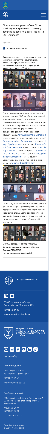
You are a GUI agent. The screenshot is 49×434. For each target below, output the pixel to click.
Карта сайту (11, 356)
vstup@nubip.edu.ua (13, 415)
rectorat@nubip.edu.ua (14, 382)
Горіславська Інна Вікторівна (17, 141)
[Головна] (5, 5)
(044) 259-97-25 (11, 310)
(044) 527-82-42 (11, 378)
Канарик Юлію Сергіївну (22, 162)
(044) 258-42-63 (11, 408)
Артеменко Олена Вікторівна (32, 134)
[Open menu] (43, 15)
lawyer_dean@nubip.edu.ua (17, 314)
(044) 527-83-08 (11, 411)
